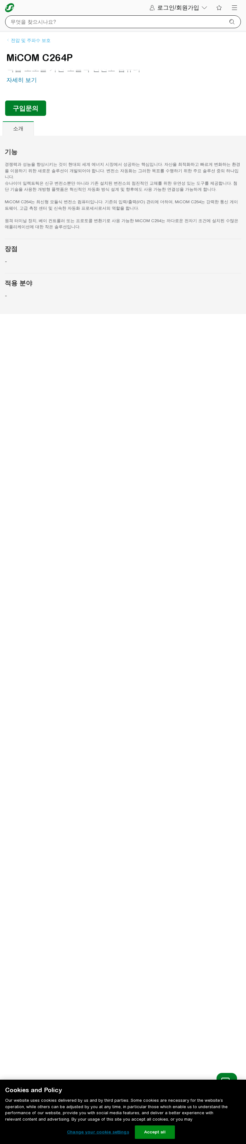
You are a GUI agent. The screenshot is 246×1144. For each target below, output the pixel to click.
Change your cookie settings (98, 1132)
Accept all (155, 1132)
